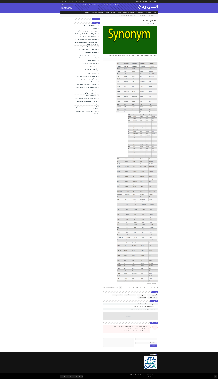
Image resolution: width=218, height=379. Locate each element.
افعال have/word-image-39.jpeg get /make (87, 76)
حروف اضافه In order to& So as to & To (88, 58)
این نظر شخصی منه (93, 66)
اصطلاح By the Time (92, 61)
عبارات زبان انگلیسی (153, 297)
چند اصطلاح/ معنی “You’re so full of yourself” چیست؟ (143, 309)
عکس (155, 1)
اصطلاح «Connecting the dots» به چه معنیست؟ (86, 87)
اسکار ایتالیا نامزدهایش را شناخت (90, 26)
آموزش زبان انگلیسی (153, 295)
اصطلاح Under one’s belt (91, 96)
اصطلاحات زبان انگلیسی (91, 4)
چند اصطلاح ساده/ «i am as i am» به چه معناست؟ (86, 90)
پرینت (148, 23)
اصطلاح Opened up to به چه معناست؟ (147, 304)
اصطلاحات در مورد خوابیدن (91, 52)
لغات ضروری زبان (142, 297)
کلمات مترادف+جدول (150, 20)
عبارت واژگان (84, 4)
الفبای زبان (111, 55)
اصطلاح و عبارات (142, 295)
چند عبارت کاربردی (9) (92, 82)
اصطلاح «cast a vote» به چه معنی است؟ (88, 37)
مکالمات (110, 4)
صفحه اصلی (142, 15)
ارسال (154, 24)
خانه (74, 4)
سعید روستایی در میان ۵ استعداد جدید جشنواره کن (86, 39)
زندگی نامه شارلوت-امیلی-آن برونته (89, 47)
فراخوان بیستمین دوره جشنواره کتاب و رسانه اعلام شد (87, 70)
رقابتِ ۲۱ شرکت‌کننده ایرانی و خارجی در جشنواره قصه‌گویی (87, 112)
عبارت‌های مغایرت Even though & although (87, 85)
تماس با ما (138, 1)
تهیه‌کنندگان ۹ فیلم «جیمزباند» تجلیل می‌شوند (87, 101)
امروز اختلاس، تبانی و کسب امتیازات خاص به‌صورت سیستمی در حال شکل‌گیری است (87, 43)
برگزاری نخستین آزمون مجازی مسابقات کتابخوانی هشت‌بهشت (87, 108)
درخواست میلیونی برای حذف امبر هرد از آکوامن (87, 31)
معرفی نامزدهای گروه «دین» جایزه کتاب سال (87, 50)
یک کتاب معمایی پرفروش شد (91, 74)
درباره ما (145, 1)
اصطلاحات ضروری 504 (117, 295)
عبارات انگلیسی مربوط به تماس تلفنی (89, 79)
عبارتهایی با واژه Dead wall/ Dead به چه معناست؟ (86, 34)
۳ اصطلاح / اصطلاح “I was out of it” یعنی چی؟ (145, 306)
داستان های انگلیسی (104, 4)
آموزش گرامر (78, 4)
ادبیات (98, 4)
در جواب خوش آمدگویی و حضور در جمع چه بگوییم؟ (86, 98)
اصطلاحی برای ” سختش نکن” (91, 93)
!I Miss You (94, 28)
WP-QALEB (144, 376)
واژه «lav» (95, 104)
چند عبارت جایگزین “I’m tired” (90, 63)
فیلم (150, 1)
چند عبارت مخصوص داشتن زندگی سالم (88, 55)
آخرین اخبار (129, 15)
